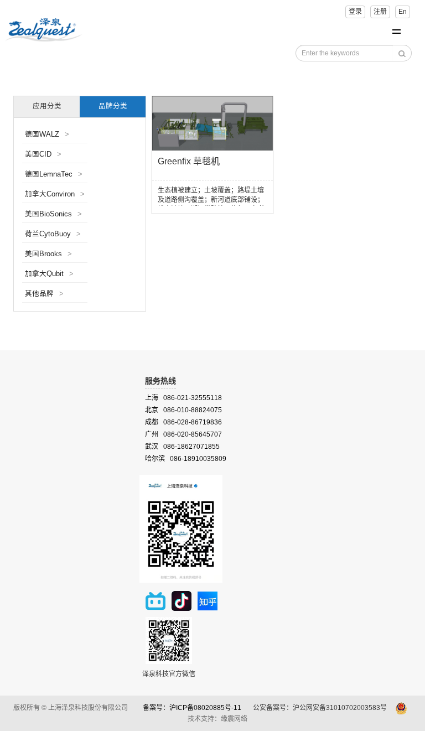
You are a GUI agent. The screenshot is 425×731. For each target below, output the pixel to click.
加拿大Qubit (49, 274)
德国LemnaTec (53, 174)
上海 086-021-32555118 (183, 398)
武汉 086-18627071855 (182, 446)
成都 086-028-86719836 (183, 422)
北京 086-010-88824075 (183, 410)
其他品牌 (44, 294)
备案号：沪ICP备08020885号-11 (192, 708)
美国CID (43, 154)
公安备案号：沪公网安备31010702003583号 (320, 708)
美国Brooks (48, 254)
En (402, 11)
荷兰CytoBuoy (53, 234)
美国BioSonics (53, 214)
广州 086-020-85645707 (183, 434)
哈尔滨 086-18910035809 (185, 459)
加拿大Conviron (55, 194)
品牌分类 (113, 106)
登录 (355, 11)
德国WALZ (47, 134)
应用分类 (47, 106)
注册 (380, 11)
